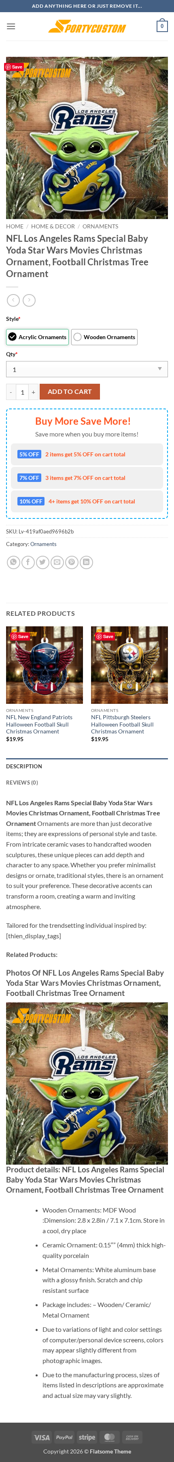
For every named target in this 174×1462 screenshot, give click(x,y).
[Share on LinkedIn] (86, 562)
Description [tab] (24, 766)
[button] (11, 26)
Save (17, 67)
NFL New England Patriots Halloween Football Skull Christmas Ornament (39, 724)
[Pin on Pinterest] (72, 562)
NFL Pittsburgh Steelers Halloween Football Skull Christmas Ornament (122, 724)
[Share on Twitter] (42, 562)
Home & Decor (53, 226)
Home (14, 226)
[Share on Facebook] (28, 562)
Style (13, 318)
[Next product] (13, 300)
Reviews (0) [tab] (22, 782)
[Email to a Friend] (57, 562)
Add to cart (70, 391)
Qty (12, 353)
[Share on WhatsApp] (13, 562)
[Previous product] (29, 300)
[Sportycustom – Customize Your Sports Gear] (87, 26)
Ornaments (100, 226)
